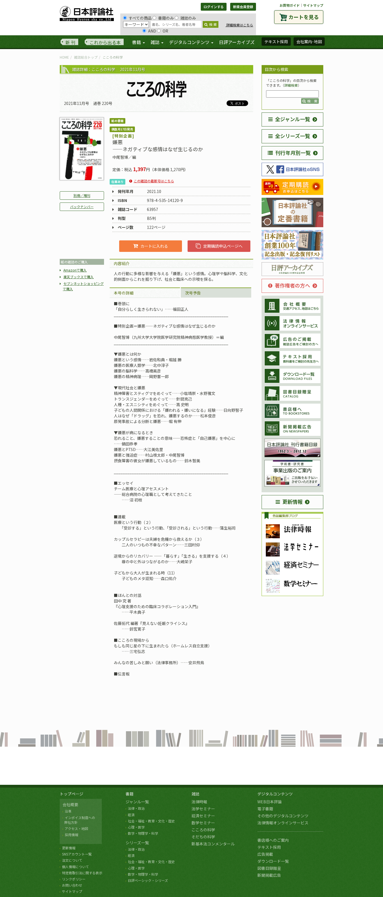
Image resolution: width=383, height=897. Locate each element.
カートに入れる (154, 246)
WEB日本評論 (269, 801)
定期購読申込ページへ (223, 246)
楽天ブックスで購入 (78, 276)
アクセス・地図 (76, 828)
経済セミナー (203, 815)
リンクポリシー (74, 879)
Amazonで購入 (75, 270)
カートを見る (304, 16)
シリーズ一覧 (137, 842)
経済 (131, 814)
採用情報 (71, 834)
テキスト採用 (269, 847)
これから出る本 (105, 42)
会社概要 (70, 804)
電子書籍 (265, 808)
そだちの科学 (203, 837)
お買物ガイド (290, 5)
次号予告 (193, 293)
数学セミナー (203, 822)
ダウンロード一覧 (273, 861)
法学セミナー (203, 808)
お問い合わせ (72, 885)
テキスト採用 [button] (276, 41)
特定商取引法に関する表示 (82, 872)
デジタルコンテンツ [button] (190, 42)
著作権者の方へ (292, 285)
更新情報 (292, 501)
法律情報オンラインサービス (282, 822)
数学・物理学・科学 (143, 833)
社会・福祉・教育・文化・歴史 (151, 820)
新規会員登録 (243, 6)
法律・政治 (136, 808)
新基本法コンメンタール (213, 844)
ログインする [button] (214, 6)
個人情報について (75, 866)
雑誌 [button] (156, 42)
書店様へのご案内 (273, 840)
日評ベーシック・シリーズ (148, 880)
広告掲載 (265, 854)
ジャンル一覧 (137, 801)
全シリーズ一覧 (292, 135)
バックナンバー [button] (82, 206)
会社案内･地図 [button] (309, 41)
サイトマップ (313, 5)
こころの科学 (203, 829)
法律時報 (199, 801)
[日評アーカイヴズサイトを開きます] (292, 269)
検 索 (213, 24)
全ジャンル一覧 (292, 119)
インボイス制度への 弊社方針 (79, 820)
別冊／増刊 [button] (81, 195)
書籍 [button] (137, 42)
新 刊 (70, 42)
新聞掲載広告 (269, 875)
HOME (64, 57)
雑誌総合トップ (86, 57)
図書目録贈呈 (269, 868)
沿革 (68, 811)
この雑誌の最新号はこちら (154, 180)
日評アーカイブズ (237, 42)
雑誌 (195, 794)
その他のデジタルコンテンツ (282, 815)
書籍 (129, 794)
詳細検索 (291, 85)
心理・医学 (136, 827)
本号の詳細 (123, 293)
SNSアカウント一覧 (77, 854)
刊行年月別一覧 (293, 152)
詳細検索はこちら (239, 24)
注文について (72, 860)
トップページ (71, 794)
